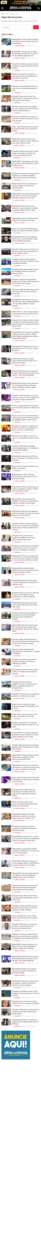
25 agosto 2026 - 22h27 (28, 442)
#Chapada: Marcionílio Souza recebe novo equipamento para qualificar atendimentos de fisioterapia (25, 1022)
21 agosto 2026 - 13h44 (28, 930)
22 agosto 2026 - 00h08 (28, 912)
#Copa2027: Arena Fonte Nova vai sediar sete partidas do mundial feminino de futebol (25, 695)
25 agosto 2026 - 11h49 (32, 167)
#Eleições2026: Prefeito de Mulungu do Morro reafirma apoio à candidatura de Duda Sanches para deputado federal (25, 757)
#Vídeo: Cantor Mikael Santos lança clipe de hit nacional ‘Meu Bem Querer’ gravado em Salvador (25, 129)
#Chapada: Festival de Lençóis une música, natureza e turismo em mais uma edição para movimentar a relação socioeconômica (25, 397)
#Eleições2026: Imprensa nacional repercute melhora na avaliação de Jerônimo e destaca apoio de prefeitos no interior (25, 489)
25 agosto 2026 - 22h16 (28, 621)
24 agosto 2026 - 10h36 (28, 761)
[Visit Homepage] (20, 8)
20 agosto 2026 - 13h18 (32, 867)
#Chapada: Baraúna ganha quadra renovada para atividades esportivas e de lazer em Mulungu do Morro (25, 271)
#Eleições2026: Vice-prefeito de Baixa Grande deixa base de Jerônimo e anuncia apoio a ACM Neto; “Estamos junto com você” (25, 196)
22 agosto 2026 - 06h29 (28, 987)
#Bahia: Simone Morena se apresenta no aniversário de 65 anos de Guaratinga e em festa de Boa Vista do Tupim (25, 76)
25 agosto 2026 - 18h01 (32, 58)
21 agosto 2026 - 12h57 (28, 1016)
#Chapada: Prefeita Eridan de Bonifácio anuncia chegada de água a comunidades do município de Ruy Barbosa (25, 448)
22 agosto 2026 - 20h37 (28, 402)
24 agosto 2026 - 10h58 (32, 377)
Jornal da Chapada (19, 46)
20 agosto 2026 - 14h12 (32, 843)
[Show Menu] (2, 8)
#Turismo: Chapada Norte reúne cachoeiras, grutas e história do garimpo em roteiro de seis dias (25, 408)
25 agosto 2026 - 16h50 (28, 92)
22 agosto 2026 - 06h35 (32, 808)
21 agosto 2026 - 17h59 (32, 562)
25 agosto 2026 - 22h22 (28, 462)
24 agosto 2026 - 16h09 (28, 316)
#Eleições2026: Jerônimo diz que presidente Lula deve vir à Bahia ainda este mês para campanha (25, 672)
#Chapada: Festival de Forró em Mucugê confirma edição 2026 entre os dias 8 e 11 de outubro (25, 725)
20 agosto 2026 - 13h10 (32, 879)
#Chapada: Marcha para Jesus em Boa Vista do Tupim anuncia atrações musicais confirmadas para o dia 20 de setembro (25, 595)
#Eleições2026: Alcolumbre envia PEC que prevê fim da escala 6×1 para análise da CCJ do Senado (25, 458)
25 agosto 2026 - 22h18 (28, 532)
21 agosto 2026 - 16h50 (32, 587)
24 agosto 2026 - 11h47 (32, 340)
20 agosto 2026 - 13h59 (32, 855)
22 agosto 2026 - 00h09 (28, 902)
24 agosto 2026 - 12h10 (28, 328)
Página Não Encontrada (12, 14)
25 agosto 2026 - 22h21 (32, 493)
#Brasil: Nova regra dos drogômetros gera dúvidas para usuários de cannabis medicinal (25, 229)
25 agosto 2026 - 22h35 (28, 542)
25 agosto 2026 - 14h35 (32, 145)
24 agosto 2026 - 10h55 (28, 645)
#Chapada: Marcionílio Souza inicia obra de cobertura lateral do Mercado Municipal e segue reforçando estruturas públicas (25, 887)
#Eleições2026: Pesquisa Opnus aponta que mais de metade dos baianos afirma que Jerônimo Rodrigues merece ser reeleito (25, 385)
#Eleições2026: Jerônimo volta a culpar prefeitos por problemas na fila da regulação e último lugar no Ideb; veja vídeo (25, 141)
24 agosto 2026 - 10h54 (28, 656)
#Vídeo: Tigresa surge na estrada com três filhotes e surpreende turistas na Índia (24, 715)
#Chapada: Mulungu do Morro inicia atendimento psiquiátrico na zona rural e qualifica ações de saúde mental (23, 538)
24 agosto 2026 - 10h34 (32, 820)
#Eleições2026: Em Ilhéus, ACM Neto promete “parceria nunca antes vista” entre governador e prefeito (24, 476)
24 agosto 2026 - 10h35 (28, 798)
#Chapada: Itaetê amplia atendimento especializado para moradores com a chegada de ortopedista (25, 651)
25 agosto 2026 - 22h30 (28, 832)
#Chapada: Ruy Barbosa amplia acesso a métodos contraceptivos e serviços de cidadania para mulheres (24, 661)
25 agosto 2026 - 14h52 (32, 133)
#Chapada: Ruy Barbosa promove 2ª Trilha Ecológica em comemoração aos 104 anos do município (25, 993)
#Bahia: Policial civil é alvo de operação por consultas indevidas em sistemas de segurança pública (24, 186)
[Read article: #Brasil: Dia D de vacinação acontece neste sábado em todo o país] (6, 468)
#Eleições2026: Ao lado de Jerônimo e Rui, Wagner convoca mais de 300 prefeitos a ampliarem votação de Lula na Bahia (24, 946)
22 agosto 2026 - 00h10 (28, 892)
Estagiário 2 (17, 70)
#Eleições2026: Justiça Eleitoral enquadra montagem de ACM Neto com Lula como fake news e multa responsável (25, 851)
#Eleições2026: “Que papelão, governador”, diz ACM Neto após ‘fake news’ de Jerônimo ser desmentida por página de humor (25, 54)
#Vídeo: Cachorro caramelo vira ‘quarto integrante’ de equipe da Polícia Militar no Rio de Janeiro (25, 706)
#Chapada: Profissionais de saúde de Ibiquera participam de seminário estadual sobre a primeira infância (25, 1011)
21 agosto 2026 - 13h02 (28, 1005)
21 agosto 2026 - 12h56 (28, 1026)
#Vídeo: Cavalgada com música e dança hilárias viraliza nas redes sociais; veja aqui (24, 917)
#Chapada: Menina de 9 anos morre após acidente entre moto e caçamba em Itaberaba (25, 1002)
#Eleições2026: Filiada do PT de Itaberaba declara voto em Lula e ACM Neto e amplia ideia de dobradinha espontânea (24, 239)
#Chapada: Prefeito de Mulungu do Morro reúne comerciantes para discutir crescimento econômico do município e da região (25, 641)
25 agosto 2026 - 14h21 (28, 157)
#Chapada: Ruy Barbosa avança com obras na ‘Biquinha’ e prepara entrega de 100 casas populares (25, 66)
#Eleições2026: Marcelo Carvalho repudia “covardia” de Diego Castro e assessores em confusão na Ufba (25, 582)
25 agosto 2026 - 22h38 (28, 599)
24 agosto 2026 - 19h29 (28, 308)
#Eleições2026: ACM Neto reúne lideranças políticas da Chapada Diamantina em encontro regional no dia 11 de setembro (25, 513)
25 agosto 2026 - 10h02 (28, 233)
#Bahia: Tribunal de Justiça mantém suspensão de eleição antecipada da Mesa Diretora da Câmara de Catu (24, 804)
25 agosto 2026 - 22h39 (28, 452)
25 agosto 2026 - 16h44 (28, 102)
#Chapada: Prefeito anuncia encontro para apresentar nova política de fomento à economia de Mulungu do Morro (24, 926)
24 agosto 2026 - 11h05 (32, 365)
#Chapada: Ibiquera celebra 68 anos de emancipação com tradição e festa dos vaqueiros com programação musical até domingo (24, 793)
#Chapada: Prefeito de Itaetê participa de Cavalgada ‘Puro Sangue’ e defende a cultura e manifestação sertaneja (25, 261)
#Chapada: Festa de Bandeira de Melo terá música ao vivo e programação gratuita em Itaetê (24, 88)
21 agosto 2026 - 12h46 (32, 633)
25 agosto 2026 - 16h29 (28, 113)
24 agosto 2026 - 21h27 (32, 243)
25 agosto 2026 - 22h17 (32, 574)
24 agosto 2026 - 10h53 (32, 676)
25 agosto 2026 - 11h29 (32, 212)
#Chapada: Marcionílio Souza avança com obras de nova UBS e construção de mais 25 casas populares (25, 118)
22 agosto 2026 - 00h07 (28, 940)
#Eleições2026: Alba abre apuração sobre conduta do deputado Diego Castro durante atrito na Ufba (24, 605)
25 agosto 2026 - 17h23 (32, 80)
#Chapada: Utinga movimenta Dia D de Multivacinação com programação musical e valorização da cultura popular (25, 98)
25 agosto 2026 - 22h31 (28, 432)
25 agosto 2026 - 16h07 (28, 123)
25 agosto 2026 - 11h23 (32, 222)
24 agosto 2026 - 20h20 (28, 275)
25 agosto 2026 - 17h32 (28, 70)
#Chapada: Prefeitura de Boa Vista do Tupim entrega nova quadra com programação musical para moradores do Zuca (25, 153)
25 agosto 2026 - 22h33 (28, 422)
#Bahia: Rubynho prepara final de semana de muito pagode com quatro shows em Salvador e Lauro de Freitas (25, 779)
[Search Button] (39, 8)
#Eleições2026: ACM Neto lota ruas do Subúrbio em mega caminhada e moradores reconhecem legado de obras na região (25, 208)
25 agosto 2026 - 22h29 (32, 771)
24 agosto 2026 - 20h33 (28, 265)
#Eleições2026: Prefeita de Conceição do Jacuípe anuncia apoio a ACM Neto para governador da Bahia (24, 971)
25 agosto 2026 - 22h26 (28, 718)
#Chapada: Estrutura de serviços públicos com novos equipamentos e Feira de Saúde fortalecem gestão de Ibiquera (25, 108)
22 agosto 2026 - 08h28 (28, 470)
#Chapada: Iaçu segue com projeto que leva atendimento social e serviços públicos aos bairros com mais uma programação (25, 428)
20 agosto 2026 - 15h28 (32, 784)
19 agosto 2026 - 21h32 (32, 963)
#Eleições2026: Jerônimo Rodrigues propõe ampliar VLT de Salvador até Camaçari (25, 219)
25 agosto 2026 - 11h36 (32, 200)
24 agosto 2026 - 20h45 (28, 255)
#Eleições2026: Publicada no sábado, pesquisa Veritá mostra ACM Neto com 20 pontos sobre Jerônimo (24, 361)
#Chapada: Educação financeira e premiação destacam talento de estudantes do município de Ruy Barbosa (25, 747)
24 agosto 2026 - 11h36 (32, 353)
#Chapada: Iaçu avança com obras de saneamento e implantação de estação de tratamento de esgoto (24, 828)
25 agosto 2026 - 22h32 (28, 412)
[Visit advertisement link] (20, 2)
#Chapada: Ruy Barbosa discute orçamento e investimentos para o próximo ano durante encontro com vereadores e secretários (25, 548)
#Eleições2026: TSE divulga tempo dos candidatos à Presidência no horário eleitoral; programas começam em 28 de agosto (25, 501)
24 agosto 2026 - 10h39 (32, 698)
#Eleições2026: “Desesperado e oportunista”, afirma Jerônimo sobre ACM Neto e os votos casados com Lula (25, 163)
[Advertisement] (20, 1148)
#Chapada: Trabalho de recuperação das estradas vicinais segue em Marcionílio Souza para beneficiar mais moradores (25, 281)
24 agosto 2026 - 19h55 (28, 296)
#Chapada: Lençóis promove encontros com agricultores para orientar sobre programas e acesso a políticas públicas (25, 251)
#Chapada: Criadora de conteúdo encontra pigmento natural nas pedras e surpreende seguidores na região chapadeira (24, 908)
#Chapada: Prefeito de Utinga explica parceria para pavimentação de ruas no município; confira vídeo (25, 291)
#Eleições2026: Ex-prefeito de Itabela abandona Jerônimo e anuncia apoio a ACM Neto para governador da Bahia (25, 570)
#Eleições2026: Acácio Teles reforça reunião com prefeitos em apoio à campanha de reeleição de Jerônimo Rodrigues (25, 983)
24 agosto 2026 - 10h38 (32, 739)
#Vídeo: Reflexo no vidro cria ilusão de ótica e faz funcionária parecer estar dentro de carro (25, 313)
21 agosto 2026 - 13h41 (32, 975)
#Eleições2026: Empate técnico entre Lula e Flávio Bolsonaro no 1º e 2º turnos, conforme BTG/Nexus (25, 348)
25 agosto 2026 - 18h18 (32, 46)
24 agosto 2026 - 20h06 (28, 286)
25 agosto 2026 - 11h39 (28, 180)
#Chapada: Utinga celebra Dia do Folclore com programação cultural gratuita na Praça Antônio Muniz (25, 898)
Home (3, 14)
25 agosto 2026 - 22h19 (32, 517)
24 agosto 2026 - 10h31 (32, 389)
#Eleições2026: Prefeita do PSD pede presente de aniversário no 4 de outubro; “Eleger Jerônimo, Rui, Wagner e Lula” (24, 816)
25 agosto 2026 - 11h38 (28, 190)
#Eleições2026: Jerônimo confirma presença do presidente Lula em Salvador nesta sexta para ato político (25, 41)
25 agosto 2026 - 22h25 (28, 997)
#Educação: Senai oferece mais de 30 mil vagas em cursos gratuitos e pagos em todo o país (25, 438)
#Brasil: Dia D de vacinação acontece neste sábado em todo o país (25, 467)
